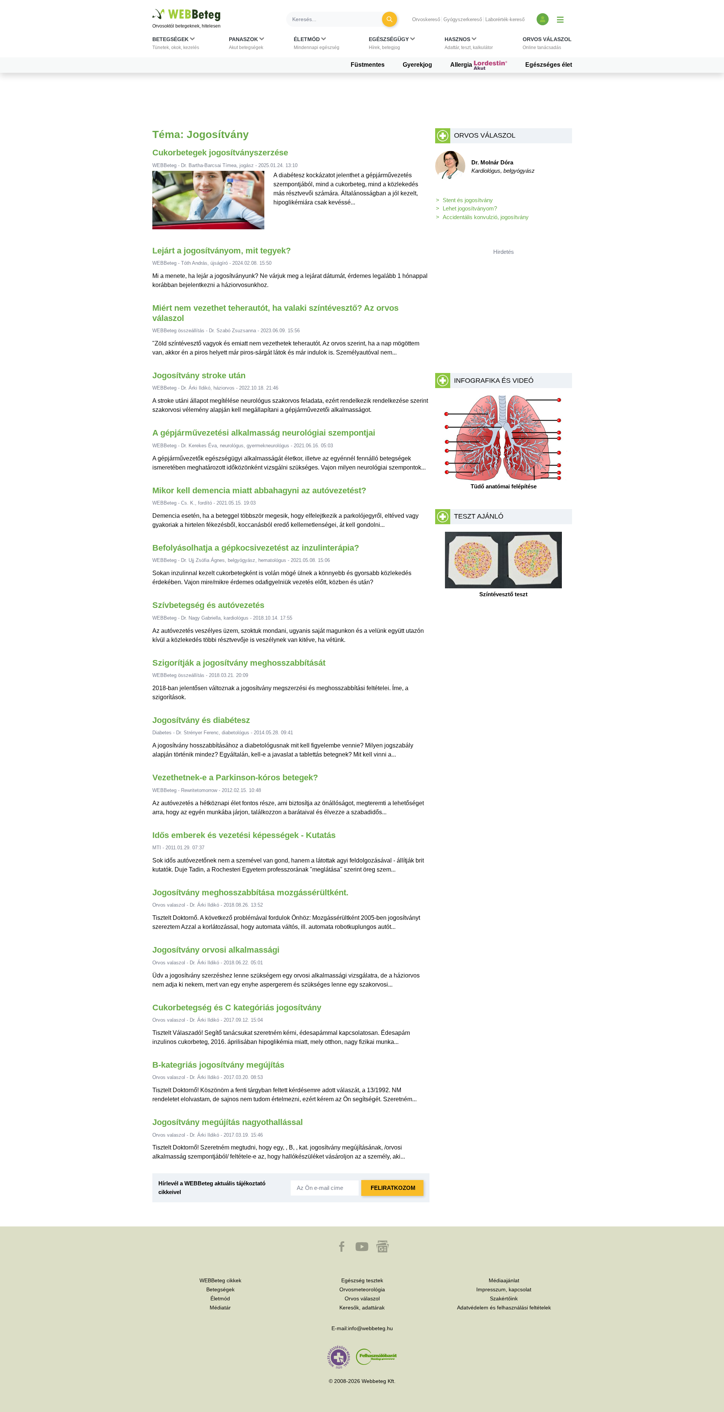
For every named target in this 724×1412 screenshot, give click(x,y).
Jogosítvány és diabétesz (201, 720)
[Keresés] (389, 19)
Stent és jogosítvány (468, 200)
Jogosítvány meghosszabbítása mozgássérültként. (250, 892)
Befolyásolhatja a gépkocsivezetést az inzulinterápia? (255, 548)
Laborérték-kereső (505, 19)
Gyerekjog (417, 64)
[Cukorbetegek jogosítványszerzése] (208, 203)
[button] (175, 44)
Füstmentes (368, 64)
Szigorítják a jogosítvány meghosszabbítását (238, 663)
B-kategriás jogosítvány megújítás (218, 1065)
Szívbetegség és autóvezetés (208, 605)
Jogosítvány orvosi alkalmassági (215, 950)
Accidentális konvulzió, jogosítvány (486, 217)
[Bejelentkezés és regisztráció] (543, 19)
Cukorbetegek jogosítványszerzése (220, 152)
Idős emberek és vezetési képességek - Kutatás (244, 835)
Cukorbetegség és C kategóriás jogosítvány (236, 1007)
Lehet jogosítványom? (470, 208)
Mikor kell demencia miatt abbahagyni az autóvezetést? (259, 490)
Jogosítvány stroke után (198, 375)
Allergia (462, 64)
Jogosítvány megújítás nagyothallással (227, 1122)
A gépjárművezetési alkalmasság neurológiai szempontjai (263, 432)
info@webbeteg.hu (370, 1328)
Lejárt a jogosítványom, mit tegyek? (221, 250)
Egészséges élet (548, 64)
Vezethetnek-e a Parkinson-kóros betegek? (235, 777)
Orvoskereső (426, 19)
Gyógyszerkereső (462, 19)
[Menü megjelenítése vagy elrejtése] (560, 19)
